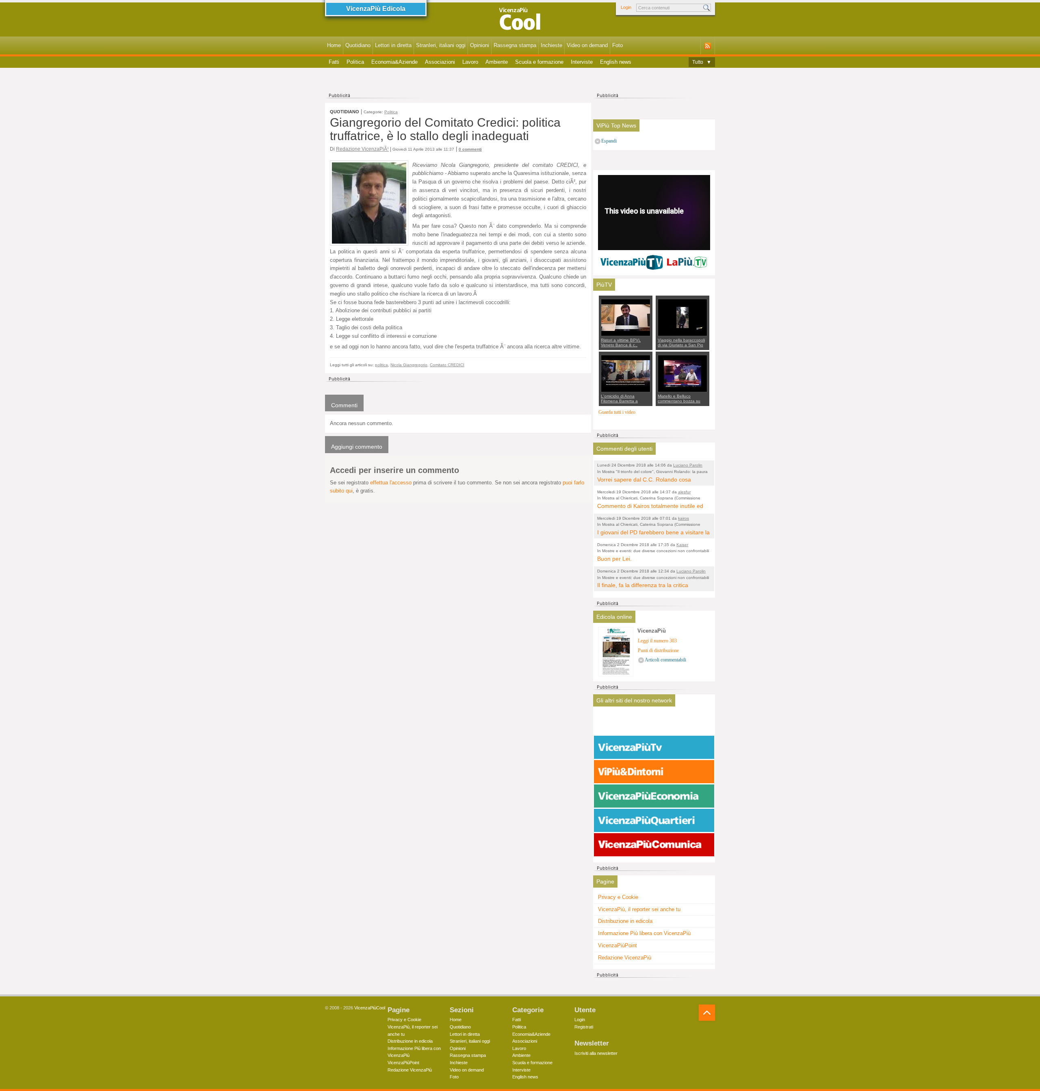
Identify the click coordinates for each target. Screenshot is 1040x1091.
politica (381, 365)
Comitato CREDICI (447, 365)
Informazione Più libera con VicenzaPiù (644, 933)
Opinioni (479, 45)
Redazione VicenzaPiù (624, 958)
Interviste (582, 62)
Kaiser (682, 544)
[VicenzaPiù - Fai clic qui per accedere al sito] (654, 723)
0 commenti (470, 149)
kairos (683, 518)
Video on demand (587, 45)
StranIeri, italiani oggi (441, 45)
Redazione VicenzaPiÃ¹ (362, 148)
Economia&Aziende (394, 62)
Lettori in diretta (393, 45)
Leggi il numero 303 (657, 641)
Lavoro (470, 62)
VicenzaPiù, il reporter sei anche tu (639, 909)
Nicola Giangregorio (408, 365)
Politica (355, 62)
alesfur (684, 492)
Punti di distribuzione (658, 650)
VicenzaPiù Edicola (375, 8)
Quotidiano (357, 45)
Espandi (609, 141)
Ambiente (496, 62)
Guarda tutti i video (616, 412)
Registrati (583, 1026)
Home (334, 45)
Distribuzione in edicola (625, 921)
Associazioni (440, 62)
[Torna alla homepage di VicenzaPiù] (520, 21)
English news (615, 62)
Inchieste (551, 45)
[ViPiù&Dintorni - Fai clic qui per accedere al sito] (654, 772)
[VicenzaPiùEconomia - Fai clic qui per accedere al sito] (654, 796)
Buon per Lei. (614, 558)
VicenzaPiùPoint (617, 945)
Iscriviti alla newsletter (596, 1053)
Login (626, 7)
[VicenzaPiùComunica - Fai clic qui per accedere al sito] (654, 845)
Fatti (334, 62)
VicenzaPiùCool (369, 1007)
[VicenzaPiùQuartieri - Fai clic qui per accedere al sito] (654, 820)
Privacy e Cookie (618, 897)
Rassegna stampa (515, 45)
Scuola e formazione (539, 62)
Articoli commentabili (665, 660)
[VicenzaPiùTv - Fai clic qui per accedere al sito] (654, 747)
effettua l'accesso (391, 483)
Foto (617, 45)
